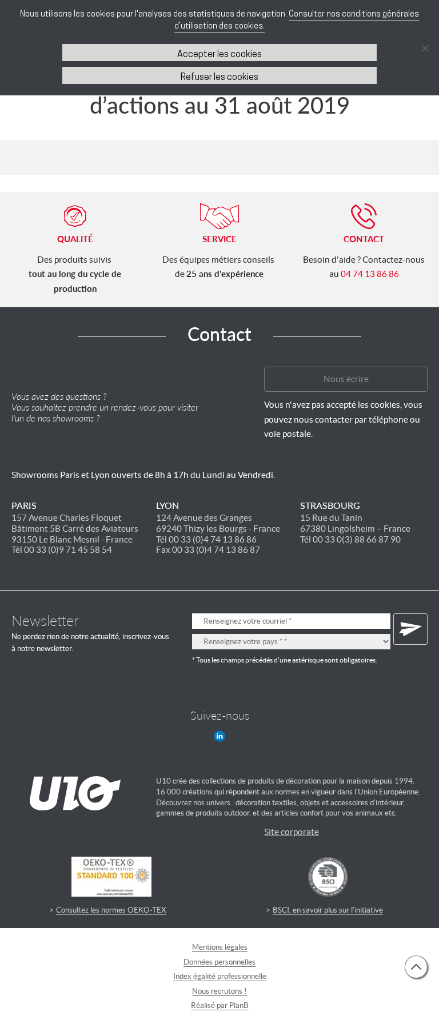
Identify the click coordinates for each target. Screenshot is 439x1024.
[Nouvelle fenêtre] (219, 736)
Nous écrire (346, 379)
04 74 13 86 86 (370, 274)
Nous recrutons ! (219, 991)
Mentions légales (220, 947)
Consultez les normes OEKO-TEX (111, 910)
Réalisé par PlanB (220, 1005)
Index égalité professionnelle (219, 976)
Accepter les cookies (219, 54)
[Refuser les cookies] (424, 48)
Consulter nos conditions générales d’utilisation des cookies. (296, 20)
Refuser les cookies (219, 77)
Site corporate (291, 832)
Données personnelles (219, 962)
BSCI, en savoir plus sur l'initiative (328, 910)
